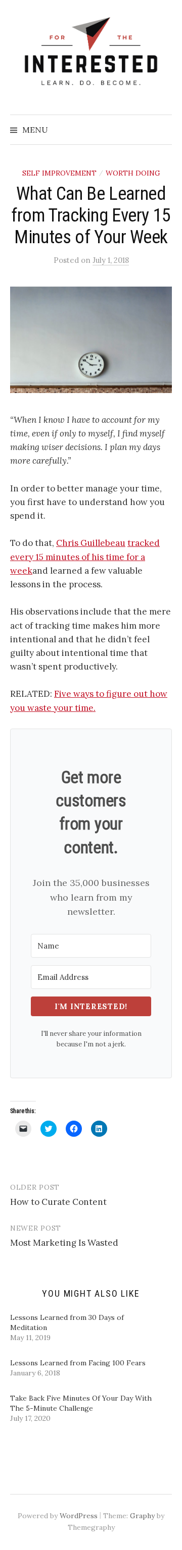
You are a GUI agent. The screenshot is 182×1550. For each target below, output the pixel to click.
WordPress (79, 1515)
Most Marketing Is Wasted (64, 1242)
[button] (91, 340)
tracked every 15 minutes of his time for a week (85, 556)
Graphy (142, 1515)
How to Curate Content (58, 1201)
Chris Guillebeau (90, 542)
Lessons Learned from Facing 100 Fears (78, 1362)
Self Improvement (59, 173)
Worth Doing (133, 173)
